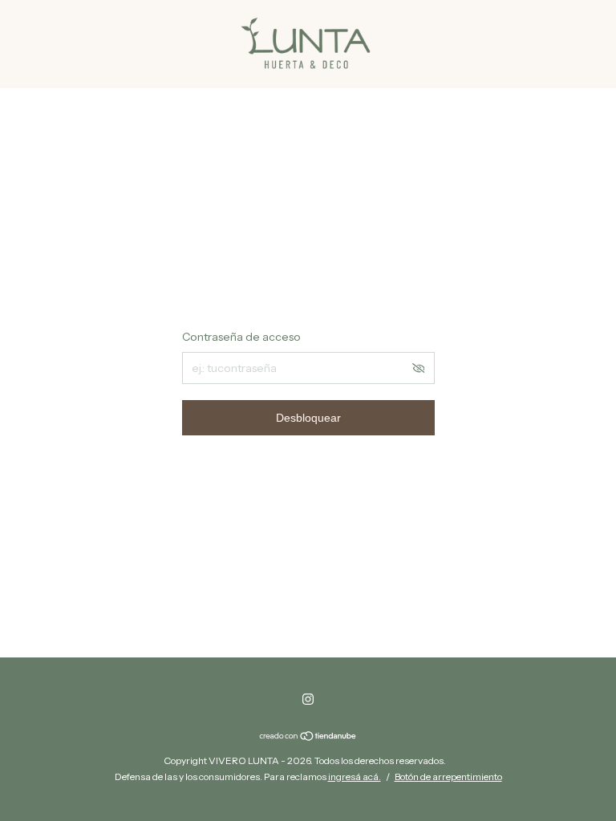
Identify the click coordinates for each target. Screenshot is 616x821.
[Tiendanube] (308, 737)
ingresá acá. (354, 776)
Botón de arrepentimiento (448, 776)
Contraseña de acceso (241, 337)
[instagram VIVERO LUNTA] (308, 699)
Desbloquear (308, 417)
